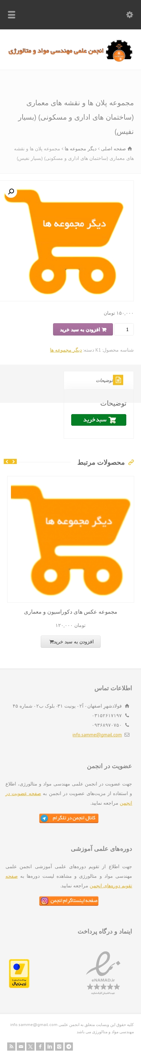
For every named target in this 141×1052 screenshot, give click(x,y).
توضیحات (104, 380)
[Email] (21, 1046)
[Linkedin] (50, 1046)
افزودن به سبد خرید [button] (74, 642)
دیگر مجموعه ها (81, 149)
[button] (11, 192)
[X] (30, 1046)
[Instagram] (59, 1046)
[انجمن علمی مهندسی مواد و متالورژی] (70, 60)
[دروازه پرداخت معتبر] (19, 986)
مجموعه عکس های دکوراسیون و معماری (70, 611)
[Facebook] (40, 1046)
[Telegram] (69, 1046)
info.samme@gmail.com (97, 735)
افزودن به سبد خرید (80, 329)
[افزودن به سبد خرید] (65, 481)
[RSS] (11, 1046)
